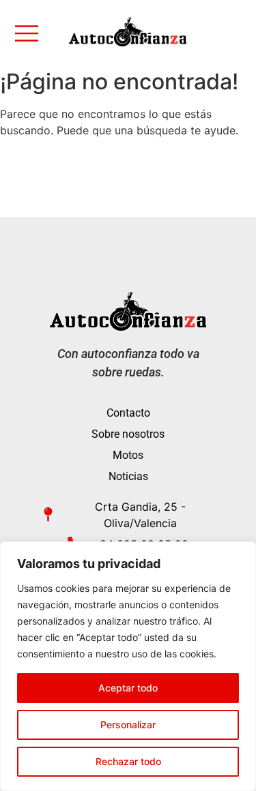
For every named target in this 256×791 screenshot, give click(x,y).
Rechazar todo (128, 761)
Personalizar (128, 724)
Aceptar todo (128, 687)
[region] (128, 666)
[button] (31, 35)
